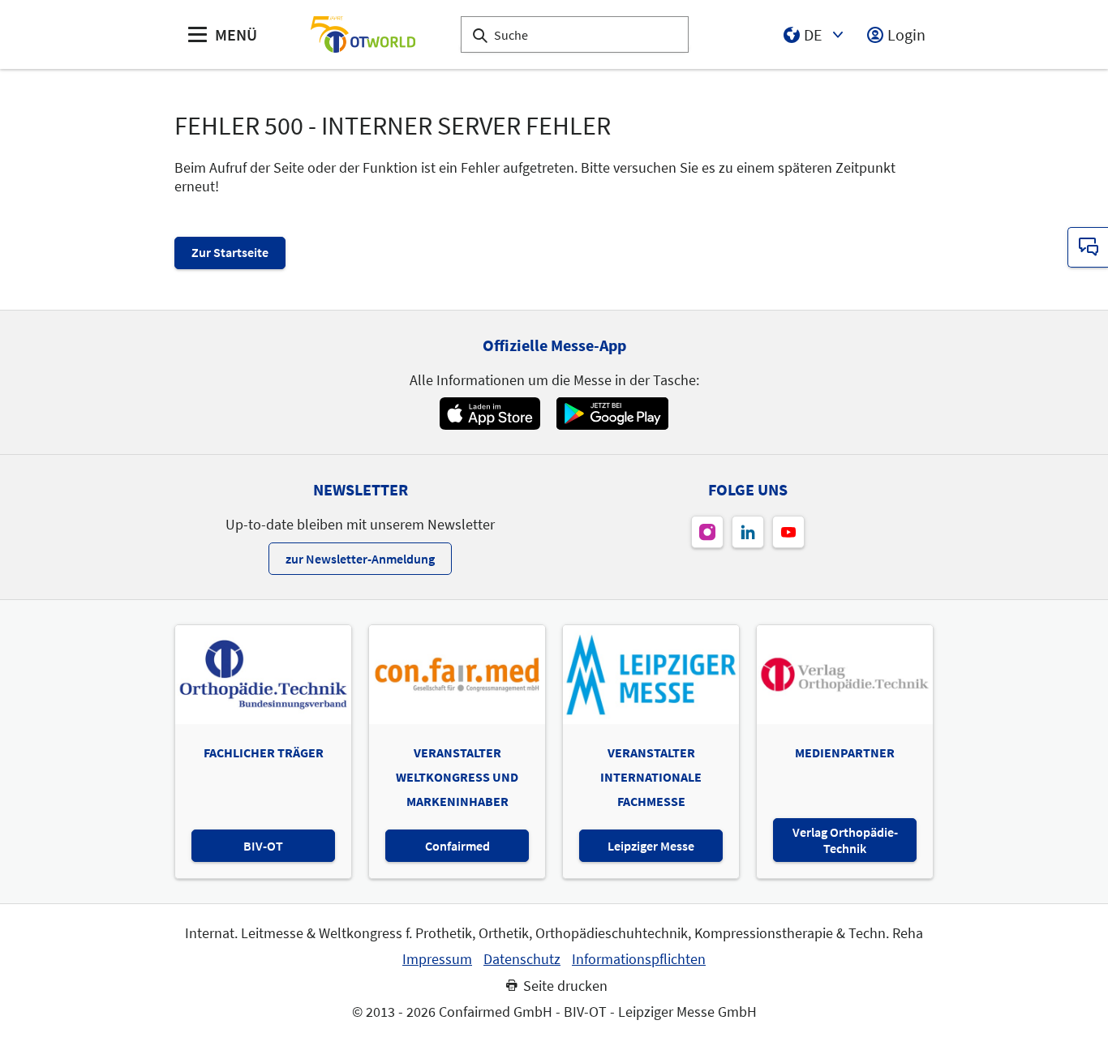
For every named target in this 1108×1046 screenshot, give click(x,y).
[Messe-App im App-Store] (489, 413)
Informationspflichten (639, 959)
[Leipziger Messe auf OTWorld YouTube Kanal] (788, 532)
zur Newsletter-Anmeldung (360, 559)
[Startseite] (363, 34)
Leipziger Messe (651, 846)
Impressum (437, 959)
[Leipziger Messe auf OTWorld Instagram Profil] (707, 532)
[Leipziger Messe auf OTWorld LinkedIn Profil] (748, 532)
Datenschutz (521, 959)
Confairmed (457, 846)
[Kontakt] (1087, 247)
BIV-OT (263, 846)
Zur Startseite (229, 252)
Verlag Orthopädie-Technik (845, 840)
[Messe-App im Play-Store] (612, 413)
